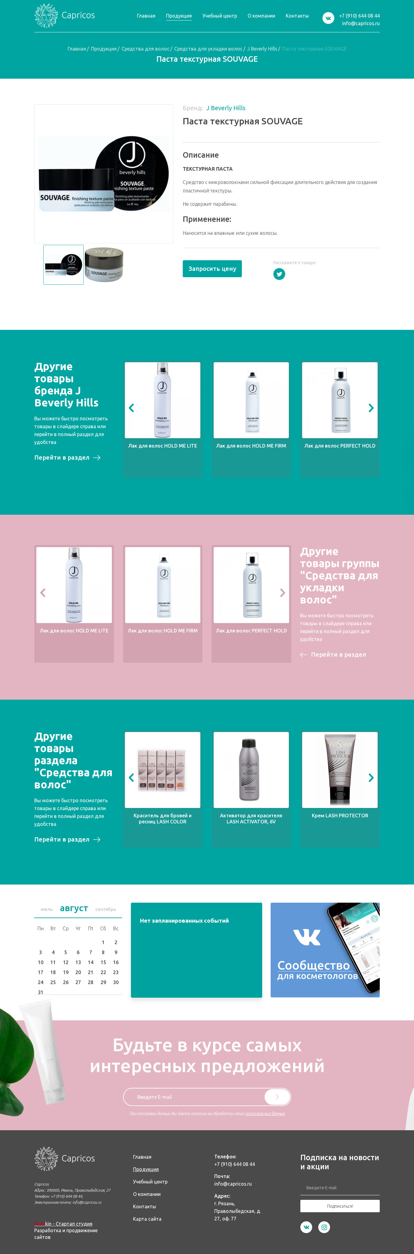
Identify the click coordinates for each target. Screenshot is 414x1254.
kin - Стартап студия (63, 1223)
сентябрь (105, 909)
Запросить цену (212, 268)
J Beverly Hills (262, 48)
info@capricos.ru (361, 23)
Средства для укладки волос (208, 48)
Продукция (104, 48)
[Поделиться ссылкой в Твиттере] (279, 274)
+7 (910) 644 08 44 (359, 15)
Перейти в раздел (61, 457)
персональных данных (265, 1113)
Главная (77, 48)
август (74, 908)
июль (47, 909)
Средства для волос (145, 48)
